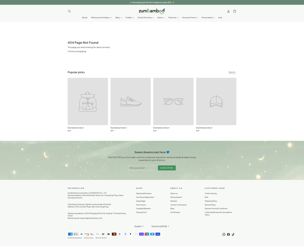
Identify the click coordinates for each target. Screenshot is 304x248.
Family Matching (145, 17)
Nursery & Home (189, 17)
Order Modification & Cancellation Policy (218, 213)
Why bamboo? (176, 197)
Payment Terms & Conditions (216, 208)
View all (231, 72)
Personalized (207, 17)
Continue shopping (77, 51)
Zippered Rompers (143, 193)
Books (85, 17)
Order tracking (211, 193)
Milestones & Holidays (100, 17)
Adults (160, 17)
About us (173, 193)
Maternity (172, 17)
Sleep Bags (140, 201)
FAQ (206, 197)
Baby (117, 17)
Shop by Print (141, 212)
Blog (172, 208)
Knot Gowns (141, 205)
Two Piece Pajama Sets (145, 197)
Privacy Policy (88, 238)
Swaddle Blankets (143, 208)
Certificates (175, 212)
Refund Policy (210, 205)
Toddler (129, 17)
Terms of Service (101, 238)
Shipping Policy (211, 201)
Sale (220, 17)
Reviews (173, 201)
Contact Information (178, 205)
